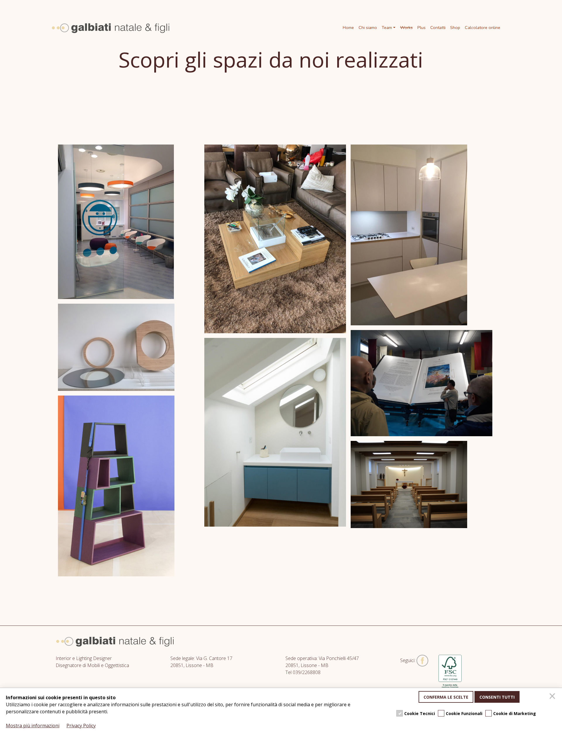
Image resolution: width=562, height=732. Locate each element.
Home (348, 27)
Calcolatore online (482, 27)
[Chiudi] (553, 697)
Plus (421, 27)
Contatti (438, 27)
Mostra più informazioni (32, 725)
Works (406, 27)
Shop (455, 27)
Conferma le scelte (446, 697)
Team (387, 27)
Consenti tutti (497, 697)
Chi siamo (368, 27)
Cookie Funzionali (464, 713)
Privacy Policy (81, 725)
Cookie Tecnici (419, 713)
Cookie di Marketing (514, 713)
